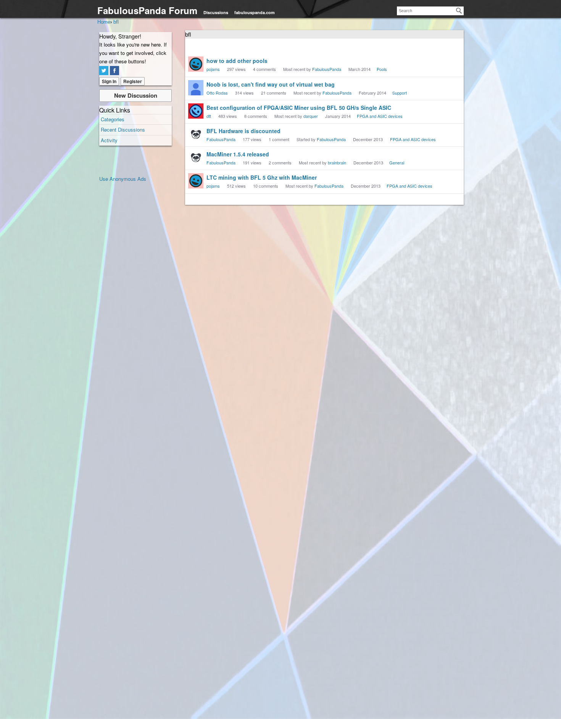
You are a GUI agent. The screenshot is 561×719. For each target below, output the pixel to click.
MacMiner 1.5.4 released (237, 154)
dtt (208, 116)
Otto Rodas (217, 93)
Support (399, 93)
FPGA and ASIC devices (380, 116)
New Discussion (135, 95)
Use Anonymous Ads (122, 178)
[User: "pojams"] (195, 64)
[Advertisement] (129, 297)
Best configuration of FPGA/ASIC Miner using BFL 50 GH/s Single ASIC (298, 107)
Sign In (109, 81)
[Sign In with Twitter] (103, 70)
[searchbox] (430, 10)
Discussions (215, 12)
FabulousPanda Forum (147, 10)
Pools (382, 69)
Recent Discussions (123, 129)
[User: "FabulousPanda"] (195, 134)
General (396, 162)
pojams (213, 69)
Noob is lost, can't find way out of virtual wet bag (270, 84)
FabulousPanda (326, 69)
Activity (109, 140)
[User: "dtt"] (195, 111)
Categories (112, 119)
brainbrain (337, 162)
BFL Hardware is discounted (243, 131)
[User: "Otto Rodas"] (195, 87)
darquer (310, 116)
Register (132, 81)
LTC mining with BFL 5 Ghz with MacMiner (261, 177)
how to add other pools (237, 60)
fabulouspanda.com (254, 12)
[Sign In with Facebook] (114, 70)
